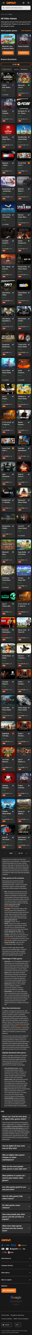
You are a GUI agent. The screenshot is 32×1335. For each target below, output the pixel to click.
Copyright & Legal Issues (17, 1315)
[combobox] (16, 8)
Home (2, 14)
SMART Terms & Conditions (21, 1318)
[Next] (26, 853)
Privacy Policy (5, 1315)
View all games (26, 30)
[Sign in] (23, 3)
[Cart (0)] (28, 3)
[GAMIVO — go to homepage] (11, 3)
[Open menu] (3, 3)
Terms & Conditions (6, 1318)
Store (6, 14)
